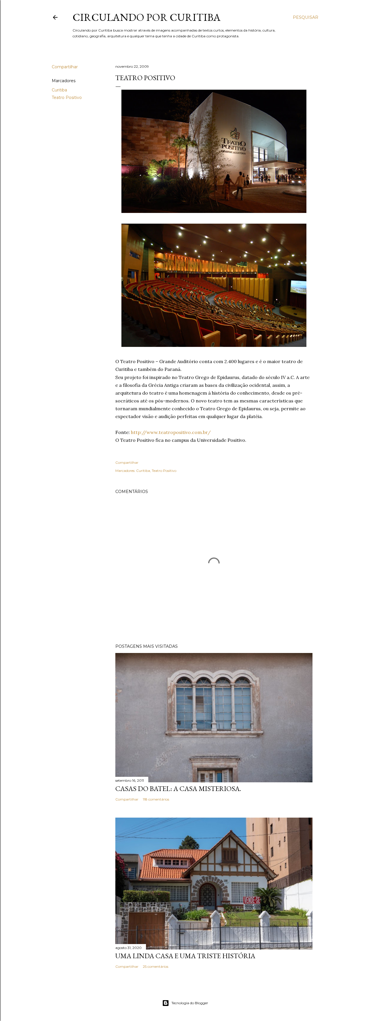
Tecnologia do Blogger (189, 1003)
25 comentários (155, 966)
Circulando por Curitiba (147, 17)
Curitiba (59, 90)
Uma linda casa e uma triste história (185, 955)
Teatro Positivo (67, 97)
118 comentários (156, 799)
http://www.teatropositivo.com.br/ (171, 432)
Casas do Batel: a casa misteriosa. (178, 788)
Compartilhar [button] (65, 66)
